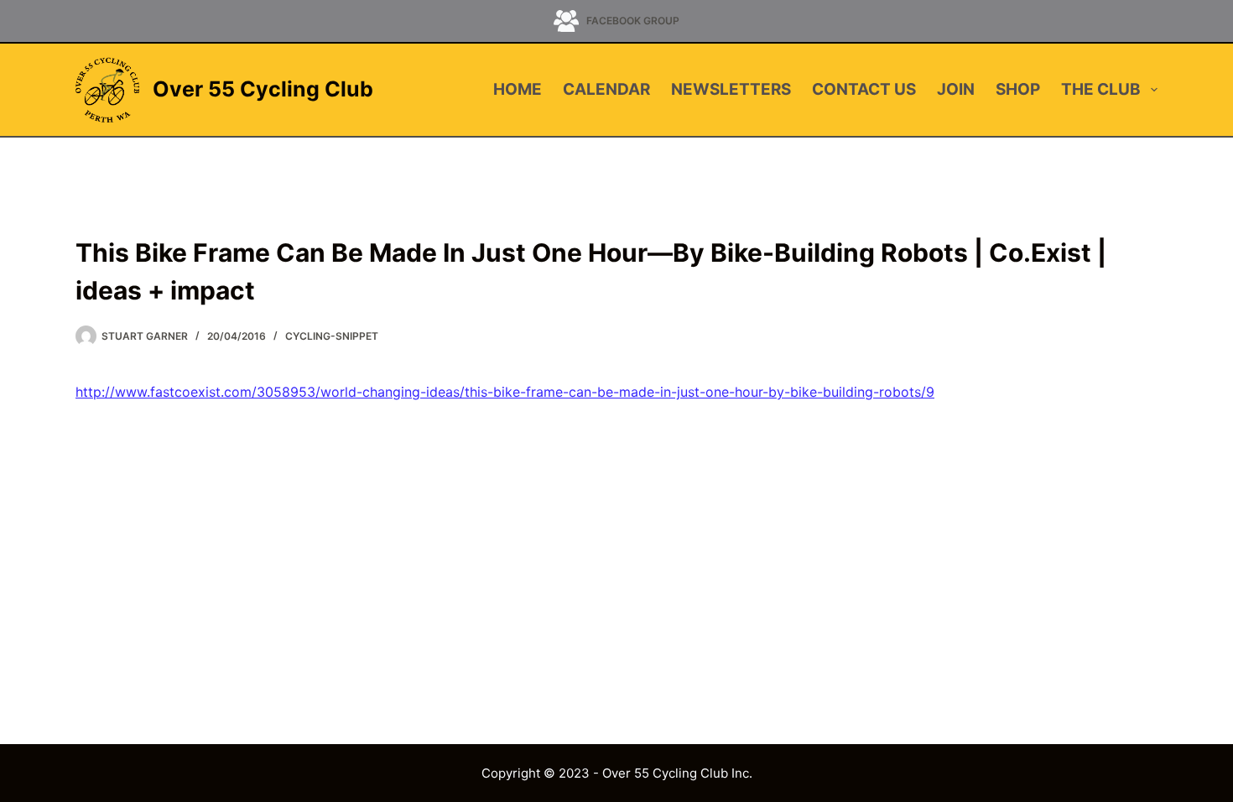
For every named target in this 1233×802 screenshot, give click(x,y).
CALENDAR (606, 89)
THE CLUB (1101, 89)
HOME (517, 89)
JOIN (956, 89)
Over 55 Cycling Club (263, 89)
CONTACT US (864, 89)
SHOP (1018, 89)
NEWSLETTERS (731, 89)
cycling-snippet (331, 336)
